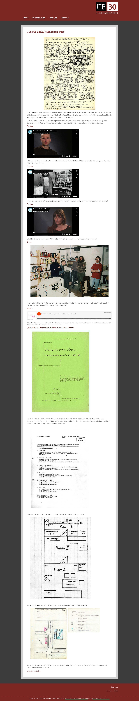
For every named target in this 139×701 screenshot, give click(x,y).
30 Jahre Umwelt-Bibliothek (107, 13)
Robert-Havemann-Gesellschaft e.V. (101, 698)
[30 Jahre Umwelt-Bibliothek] (107, 11)
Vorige (29, 671)
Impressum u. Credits (112, 691)
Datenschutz (114, 687)
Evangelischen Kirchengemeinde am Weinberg (76, 698)
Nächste (38, 671)
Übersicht (33, 671)
